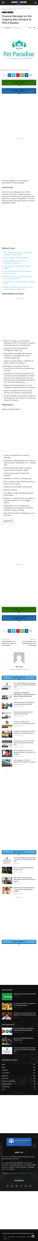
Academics (4, 746)
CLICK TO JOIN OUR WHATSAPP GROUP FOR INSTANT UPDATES (19, 82)
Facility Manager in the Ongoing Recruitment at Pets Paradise (9, 643)
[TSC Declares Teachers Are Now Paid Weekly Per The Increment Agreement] (7, 1016)
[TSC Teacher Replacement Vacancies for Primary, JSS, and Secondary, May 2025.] (7, 686)
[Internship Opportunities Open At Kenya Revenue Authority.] (7, 714)
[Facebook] (9, 75)
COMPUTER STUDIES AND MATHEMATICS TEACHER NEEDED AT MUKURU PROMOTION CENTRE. (25, 694)
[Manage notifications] (33, 1236)
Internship (10, 12)
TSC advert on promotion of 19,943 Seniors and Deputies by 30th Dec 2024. (24, 742)
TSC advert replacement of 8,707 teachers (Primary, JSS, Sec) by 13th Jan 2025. (24, 752)
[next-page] (6, 769)
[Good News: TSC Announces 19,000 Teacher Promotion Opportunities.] (7, 734)
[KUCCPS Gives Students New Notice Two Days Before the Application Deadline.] (7, 890)
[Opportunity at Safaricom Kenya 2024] (7, 996)
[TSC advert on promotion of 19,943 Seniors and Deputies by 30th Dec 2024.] (7, 743)
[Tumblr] (26, 1186)
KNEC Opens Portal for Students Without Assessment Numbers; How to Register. (25, 879)
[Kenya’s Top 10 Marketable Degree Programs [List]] (7, 870)
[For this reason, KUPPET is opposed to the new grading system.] (7, 1006)
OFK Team (8, 27)
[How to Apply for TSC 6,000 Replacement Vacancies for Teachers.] (7, 763)
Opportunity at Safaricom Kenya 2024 (25, 994)
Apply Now (8, 521)
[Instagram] (12, 1186)
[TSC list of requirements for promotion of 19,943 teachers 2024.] (7, 724)
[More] (31, 75)
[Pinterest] (18, 75)
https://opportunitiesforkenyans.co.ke (19, 669)
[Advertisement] (19, 116)
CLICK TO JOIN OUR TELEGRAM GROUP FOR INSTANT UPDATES (19, 90)
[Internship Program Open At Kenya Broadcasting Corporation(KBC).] (7, 705)
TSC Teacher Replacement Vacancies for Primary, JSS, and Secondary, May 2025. (25, 685)
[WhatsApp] (22, 75)
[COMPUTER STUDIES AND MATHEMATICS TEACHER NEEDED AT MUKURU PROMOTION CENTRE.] (7, 695)
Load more (18, 897)
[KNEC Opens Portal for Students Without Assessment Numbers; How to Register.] (7, 880)
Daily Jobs (8, 8)
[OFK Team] (3, 28)
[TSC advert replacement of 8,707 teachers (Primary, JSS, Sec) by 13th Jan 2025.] (7, 753)
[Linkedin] (26, 75)
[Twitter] (14, 75)
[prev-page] (3, 769)
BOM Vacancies (6, 756)
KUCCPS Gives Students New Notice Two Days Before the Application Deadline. (24, 889)
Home (3, 8)
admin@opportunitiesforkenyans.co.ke (20, 1173)
